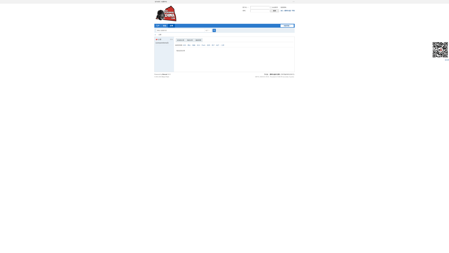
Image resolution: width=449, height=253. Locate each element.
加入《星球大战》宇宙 (288, 10)
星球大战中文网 (275, 74)
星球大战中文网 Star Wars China (155, 34)
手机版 (266, 74)
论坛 (164, 26)
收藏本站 (164, 1)
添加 (171, 39)
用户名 (245, 7)
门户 (157, 26)
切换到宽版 (294, 2)
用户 (213, 45)
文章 (222, 45)
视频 (193, 45)
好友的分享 (180, 40)
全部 (184, 45)
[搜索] (214, 30)
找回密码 (283, 7)
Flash (203, 45)
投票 (208, 45)
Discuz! (164, 74)
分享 (171, 26)
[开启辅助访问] (291, 2)
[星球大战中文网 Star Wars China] (166, 13)
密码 (244, 10)
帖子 (207, 30)
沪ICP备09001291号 (287, 74)
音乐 (198, 45)
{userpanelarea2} (162, 43)
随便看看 (198, 40)
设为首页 (157, 1)
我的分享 (190, 40)
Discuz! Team (165, 76)
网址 (189, 45)
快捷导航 (286, 26)
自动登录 (275, 7)
